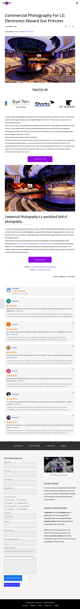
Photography (71, 276)
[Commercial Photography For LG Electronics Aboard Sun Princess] (65, 26)
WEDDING (33, 605)
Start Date (7, 513)
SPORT (40, 605)
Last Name (7, 470)
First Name (7, 462)
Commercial (62, 276)
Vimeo (64, 446)
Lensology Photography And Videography (43, 267)
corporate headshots (22, 243)
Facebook (18, 446)
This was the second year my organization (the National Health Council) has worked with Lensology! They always (40, 426)
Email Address (8, 479)
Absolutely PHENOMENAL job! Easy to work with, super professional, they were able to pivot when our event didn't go (39, 380)
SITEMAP (56, 605)
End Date (6, 521)
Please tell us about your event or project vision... (19, 556)
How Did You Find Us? (10, 547)
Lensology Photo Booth (43, 270)
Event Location (9, 530)
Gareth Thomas (29, 31)
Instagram (34, 446)
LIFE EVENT (25, 605)
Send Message (12, 584)
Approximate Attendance (11, 539)
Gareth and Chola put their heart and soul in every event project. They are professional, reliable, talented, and (39, 356)
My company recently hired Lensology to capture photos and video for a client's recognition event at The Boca (39, 333)
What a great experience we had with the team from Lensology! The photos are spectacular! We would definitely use (38, 310)
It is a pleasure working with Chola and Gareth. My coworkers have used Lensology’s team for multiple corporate (39, 403)
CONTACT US (47, 605)
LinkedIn (50, 446)
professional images (45, 243)
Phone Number (8, 488)
